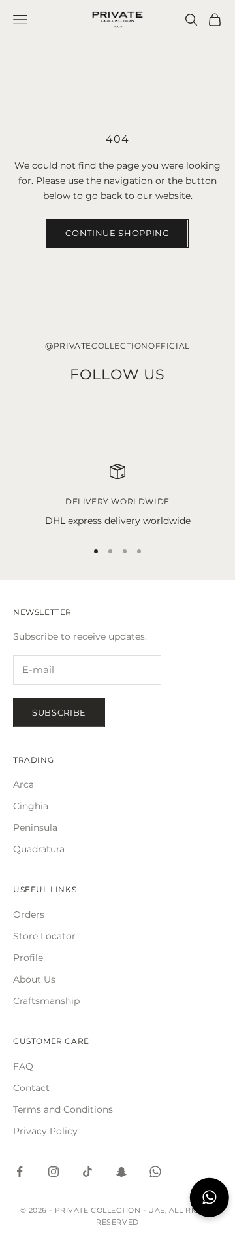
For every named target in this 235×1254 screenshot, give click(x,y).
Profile (28, 958)
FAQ (23, 1066)
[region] (117, 496)
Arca (23, 784)
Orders (28, 914)
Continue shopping (117, 233)
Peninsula (35, 827)
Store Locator (44, 936)
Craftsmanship (46, 1001)
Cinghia (30, 806)
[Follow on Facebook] (19, 1171)
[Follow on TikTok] (87, 1171)
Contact (31, 1088)
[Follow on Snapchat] (121, 1171)
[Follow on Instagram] (53, 1171)
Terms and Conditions (63, 1109)
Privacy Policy (45, 1131)
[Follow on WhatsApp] (155, 1171)
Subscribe (59, 712)
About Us (34, 979)
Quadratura (39, 849)
